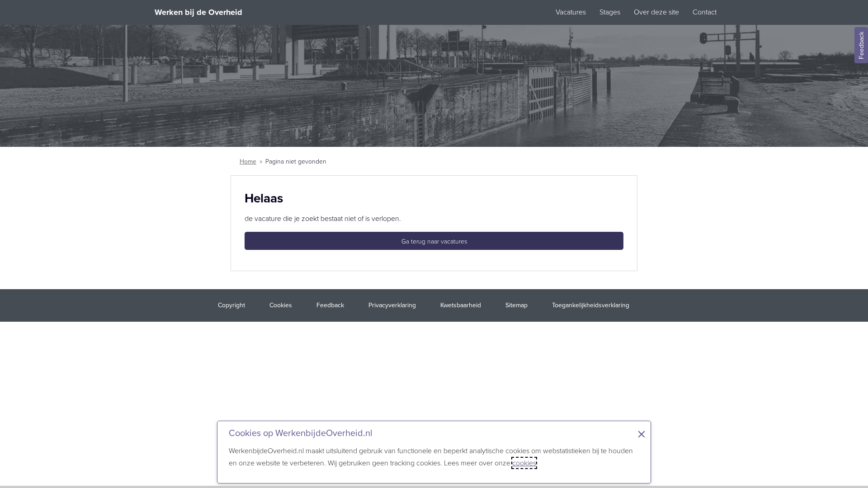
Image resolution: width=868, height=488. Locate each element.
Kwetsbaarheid (460, 305)
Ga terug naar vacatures (434, 241)
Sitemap (516, 305)
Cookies (280, 305)
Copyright (231, 305)
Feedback (861, 45)
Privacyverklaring (392, 305)
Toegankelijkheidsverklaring (590, 305)
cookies (524, 463)
